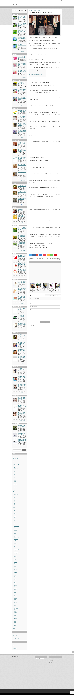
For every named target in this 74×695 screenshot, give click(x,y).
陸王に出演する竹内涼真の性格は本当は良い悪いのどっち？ (22, 385)
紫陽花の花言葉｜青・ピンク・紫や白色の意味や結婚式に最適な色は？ (22, 38)
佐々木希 (15, 563)
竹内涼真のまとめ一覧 (23, 392)
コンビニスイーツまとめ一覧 (22, 105)
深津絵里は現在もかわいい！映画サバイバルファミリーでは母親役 (22, 335)
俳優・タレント (49, 7)
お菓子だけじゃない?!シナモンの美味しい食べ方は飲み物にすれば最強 (22, 150)
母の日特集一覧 (24, 77)
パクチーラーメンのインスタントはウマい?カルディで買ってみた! (22, 228)
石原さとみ (15, 562)
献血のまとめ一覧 (24, 276)
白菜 (14, 517)
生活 (41, 7)
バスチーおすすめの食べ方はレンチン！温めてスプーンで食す (22, 83)
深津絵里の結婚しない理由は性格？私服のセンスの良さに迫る (22, 350)
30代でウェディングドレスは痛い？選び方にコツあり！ (57, 289)
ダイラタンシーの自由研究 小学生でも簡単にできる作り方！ (22, 117)
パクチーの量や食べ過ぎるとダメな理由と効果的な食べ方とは (22, 236)
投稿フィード (15, 645)
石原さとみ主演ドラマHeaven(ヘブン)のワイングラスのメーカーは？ (22, 406)
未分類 (14, 628)
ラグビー (15, 527)
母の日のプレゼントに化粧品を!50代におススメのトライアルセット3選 (22, 71)
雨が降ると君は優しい (17, 537)
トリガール (15, 550)
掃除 (14, 501)
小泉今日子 (15, 585)
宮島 (14, 490)
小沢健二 (15, 615)
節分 (14, 474)
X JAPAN (15, 622)
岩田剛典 (15, 573)
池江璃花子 (15, 530)
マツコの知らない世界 (16, 526)
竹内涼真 (15, 579)
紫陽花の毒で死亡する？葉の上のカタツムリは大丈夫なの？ (22, 31)
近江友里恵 (15, 612)
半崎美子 (15, 625)
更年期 (14, 497)
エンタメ (14, 455)
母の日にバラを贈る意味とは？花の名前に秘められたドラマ (22, 57)
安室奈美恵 (15, 618)
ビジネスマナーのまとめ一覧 (22, 329)
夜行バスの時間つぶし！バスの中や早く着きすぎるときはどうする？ (36, 259)
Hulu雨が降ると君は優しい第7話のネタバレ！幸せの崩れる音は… (22, 440)
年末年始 (15, 465)
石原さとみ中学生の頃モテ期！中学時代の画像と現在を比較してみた (22, 398)
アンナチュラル (16, 539)
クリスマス (15, 487)
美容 (24, 7)
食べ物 (14, 507)
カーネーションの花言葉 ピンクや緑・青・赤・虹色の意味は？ (22, 64)
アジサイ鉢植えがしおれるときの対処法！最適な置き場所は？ (22, 17)
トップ (16, 7)
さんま (14, 523)
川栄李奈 (15, 589)
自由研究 (15, 481)
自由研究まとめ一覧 (23, 137)
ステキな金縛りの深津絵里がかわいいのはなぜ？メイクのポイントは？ (22, 357)
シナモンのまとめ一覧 (23, 180)
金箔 (14, 520)
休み (33, 10)
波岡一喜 (15, 595)
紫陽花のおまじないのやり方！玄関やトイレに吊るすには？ (22, 45)
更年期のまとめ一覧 (23, 303)
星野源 (15, 621)
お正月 (32, 10)
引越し (14, 504)
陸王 (14, 546)
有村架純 (15, 566)
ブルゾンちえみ (16, 569)
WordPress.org (15, 648)
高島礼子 (15, 609)
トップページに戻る (31, 325)
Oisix (14, 510)
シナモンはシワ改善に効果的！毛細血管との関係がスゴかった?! (22, 158)
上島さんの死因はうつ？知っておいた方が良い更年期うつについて (22, 282)
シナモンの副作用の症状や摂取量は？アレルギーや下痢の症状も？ (22, 165)
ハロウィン (15, 484)
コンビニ (15, 514)
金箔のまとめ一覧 (24, 222)
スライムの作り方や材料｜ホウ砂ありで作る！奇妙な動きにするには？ (22, 124)
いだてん (15, 540)
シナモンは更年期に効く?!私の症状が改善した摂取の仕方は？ (22, 173)
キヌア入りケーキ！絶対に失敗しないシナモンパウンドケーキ (22, 192)
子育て (14, 500)
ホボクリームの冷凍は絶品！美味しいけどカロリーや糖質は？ (22, 90)
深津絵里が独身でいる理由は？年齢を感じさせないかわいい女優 (22, 343)
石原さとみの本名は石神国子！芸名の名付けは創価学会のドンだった (22, 413)
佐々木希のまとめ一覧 (23, 446)
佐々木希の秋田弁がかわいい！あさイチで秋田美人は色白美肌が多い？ (22, 426)
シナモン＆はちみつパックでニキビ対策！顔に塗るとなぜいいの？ (22, 143)
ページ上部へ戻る (73, 652)
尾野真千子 (15, 596)
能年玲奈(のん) (16, 608)
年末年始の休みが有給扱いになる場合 (35, 74)
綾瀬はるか (15, 586)
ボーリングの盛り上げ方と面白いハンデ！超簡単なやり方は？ (53, 259)
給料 (35, 10)
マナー (14, 503)
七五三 (14, 467)
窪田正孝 (15, 582)
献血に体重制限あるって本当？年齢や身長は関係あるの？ (22, 256)
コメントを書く (38, 10)
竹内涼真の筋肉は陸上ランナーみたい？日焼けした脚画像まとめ (22, 377)
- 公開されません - (33, 306)
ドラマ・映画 (15, 536)
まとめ (30, 75)
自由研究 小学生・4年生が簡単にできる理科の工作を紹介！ (22, 131)
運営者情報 (50, 662)
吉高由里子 (15, 598)
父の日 (14, 478)
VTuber (15, 559)
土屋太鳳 (15, 576)
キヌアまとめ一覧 (24, 204)
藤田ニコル (15, 572)
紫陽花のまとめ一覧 (23, 51)
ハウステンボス (16, 468)
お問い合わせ (58, 7)
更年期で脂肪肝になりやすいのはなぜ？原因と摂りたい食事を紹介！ (22, 297)
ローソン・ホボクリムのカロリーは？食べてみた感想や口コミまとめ (22, 98)
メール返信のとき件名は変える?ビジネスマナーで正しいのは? (22, 316)
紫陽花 (14, 477)
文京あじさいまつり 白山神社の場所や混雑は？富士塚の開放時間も (22, 24)
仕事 (13, 461)
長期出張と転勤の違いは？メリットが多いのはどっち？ (45, 289)
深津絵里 (15, 560)
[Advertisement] (45, 272)
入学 (14, 471)
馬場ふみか (15, 602)
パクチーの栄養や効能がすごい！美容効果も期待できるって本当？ (22, 243)
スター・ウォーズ (16, 549)
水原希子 (15, 592)
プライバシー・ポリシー (17, 638)
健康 (32, 7)
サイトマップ (15, 635)
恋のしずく (15, 543)
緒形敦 (15, 599)
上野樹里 (15, 605)
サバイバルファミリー (17, 553)
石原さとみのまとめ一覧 (23, 420)
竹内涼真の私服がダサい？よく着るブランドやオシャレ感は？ (22, 369)
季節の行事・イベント (16, 464)
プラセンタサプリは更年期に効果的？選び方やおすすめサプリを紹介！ (22, 289)
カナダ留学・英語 (15, 458)
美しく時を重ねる (16, 4)
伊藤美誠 (15, 533)
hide (38, 70)
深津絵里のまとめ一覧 (23, 363)
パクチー (15, 513)
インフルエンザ (16, 494)
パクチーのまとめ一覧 (23, 250)
